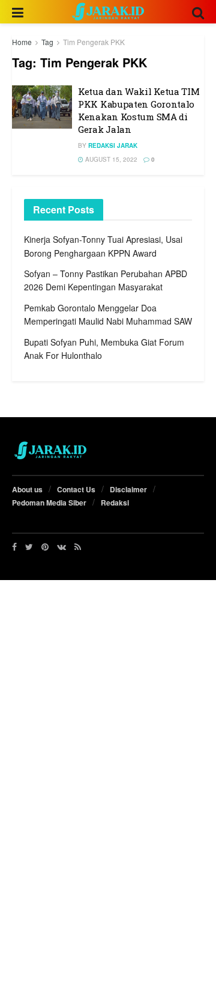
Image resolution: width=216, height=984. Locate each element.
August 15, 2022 (110, 159)
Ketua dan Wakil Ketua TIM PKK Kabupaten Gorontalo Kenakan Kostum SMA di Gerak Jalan (139, 110)
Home (22, 42)
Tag (47, 42)
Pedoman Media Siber (49, 502)
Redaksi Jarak (112, 145)
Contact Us (76, 489)
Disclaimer (128, 489)
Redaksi (115, 502)
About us (27, 489)
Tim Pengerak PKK (94, 42)
